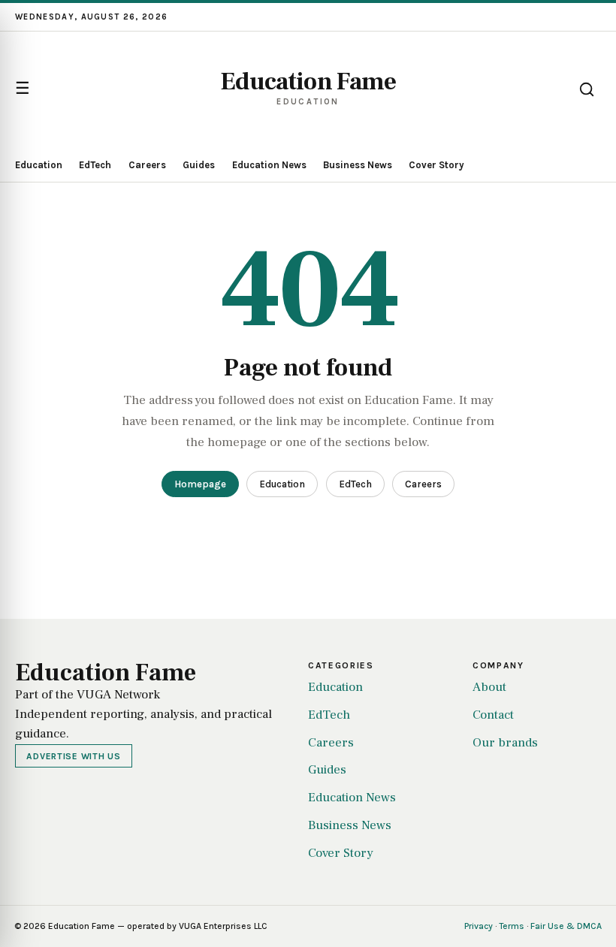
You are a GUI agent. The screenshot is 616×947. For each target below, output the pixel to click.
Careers (147, 164)
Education (38, 164)
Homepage (200, 484)
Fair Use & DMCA (566, 926)
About (489, 687)
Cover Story (436, 164)
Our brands (505, 742)
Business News (357, 164)
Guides (199, 164)
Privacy (478, 926)
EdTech (95, 164)
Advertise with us (73, 756)
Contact (493, 715)
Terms (511, 926)
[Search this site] (586, 89)
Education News (269, 164)
